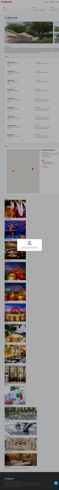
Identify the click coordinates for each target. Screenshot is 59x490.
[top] (56, 483)
